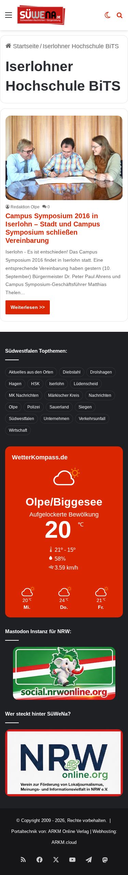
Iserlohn (56, 383)
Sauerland (59, 407)
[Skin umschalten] (107, 17)
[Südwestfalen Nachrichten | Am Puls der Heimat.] (41, 15)
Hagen (15, 383)
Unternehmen (56, 418)
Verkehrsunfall (92, 418)
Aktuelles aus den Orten (31, 372)
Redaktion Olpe (25, 207)
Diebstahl (72, 372)
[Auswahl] (8, 17)
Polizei (33, 407)
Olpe (13, 407)
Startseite (25, 46)
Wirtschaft (18, 430)
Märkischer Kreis (63, 395)
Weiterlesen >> (28, 307)
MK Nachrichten (24, 395)
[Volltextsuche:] (119, 17)
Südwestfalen (21, 418)
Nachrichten (100, 395)
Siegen (85, 407)
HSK (35, 383)
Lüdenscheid (86, 383)
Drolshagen (101, 372)
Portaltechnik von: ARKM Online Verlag (50, 831)
